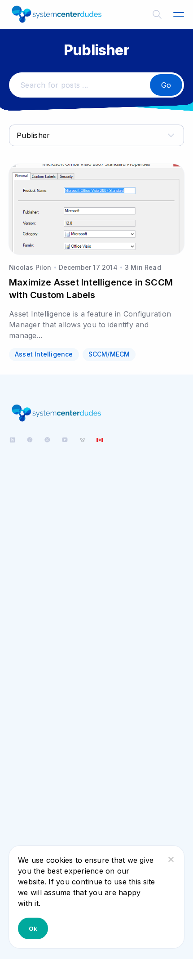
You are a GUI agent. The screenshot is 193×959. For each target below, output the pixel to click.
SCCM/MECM (109, 354)
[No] (170, 859)
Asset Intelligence (44, 354)
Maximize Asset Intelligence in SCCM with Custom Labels (91, 288)
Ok (33, 928)
